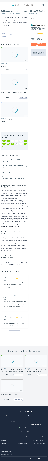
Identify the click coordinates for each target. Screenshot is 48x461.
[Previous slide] (2, 54)
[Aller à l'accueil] (22, 5)
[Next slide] (27, 54)
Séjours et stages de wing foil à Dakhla (39, 443)
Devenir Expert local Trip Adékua (6, 449)
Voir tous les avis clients (14, 331)
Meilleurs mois (18, 35)
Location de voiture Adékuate (37, 438)
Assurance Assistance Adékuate (6, 452)
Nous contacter (3, 440)
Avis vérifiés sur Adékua (4, 438)
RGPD (18, 440)
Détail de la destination (4, 35)
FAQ (23, 35)
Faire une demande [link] (23, 69)
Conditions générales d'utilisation (22, 443)
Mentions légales (19, 438)
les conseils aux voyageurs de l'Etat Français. (10, 226)
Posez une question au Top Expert (6, 454)
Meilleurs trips (11, 35)
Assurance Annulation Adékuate (38, 440)
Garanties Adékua (3, 443)
